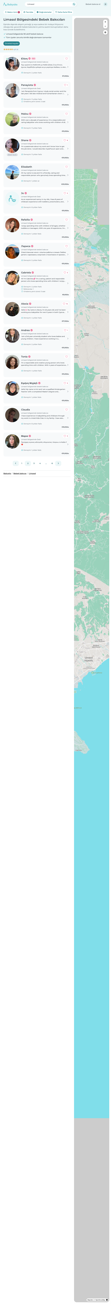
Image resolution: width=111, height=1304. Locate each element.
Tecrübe (29, 12)
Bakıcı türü (13, 12)
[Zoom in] (105, 22)
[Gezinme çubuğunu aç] (105, 4)
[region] (91, 660)
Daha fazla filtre (64, 12)
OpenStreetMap (100, 1300)
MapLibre (90, 1300)
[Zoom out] (105, 26)
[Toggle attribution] (107, 1300)
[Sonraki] (58, 463)
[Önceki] (16, 463)
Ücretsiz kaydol (11, 43)
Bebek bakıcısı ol (93, 4)
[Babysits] (10, 4)
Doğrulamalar (45, 12)
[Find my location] (105, 32)
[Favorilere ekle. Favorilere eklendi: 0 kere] (66, 58)
